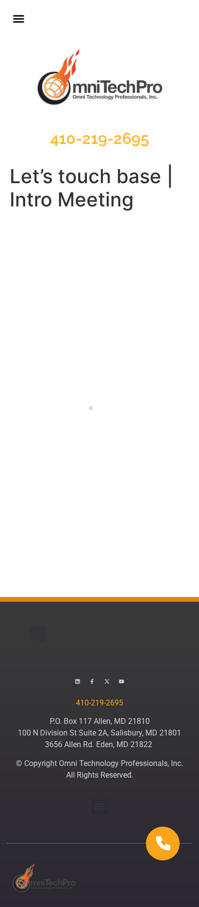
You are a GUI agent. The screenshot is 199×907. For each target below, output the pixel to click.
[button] (19, 19)
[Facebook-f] (92, 682)
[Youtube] (121, 682)
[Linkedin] (78, 682)
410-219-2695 (99, 138)
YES (152, 802)
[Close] (190, 753)
